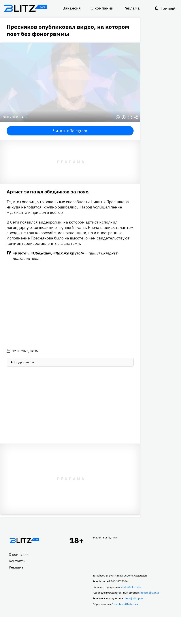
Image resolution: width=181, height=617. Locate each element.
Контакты (17, 561)
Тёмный (168, 8)
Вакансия (71, 8)
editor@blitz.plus (131, 587)
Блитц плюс (25, 8)
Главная (24, 540)
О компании (102, 8)
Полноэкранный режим (130, 117)
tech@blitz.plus (134, 598)
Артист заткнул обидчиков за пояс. (48, 191)
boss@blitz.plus (149, 592)
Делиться (136, 117)
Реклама (131, 8)
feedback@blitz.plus (126, 604)
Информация (124, 117)
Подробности (24, 362)
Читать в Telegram (70, 130)
